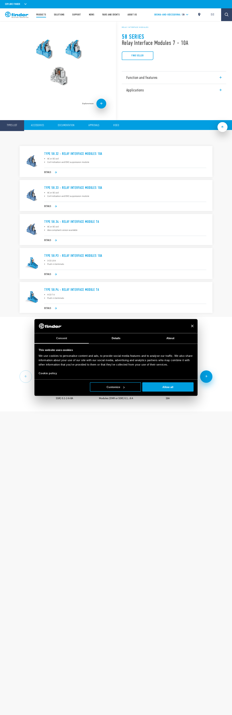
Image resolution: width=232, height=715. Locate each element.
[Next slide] (206, 376)
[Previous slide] (26, 376)
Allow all (167, 387)
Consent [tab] (61, 338)
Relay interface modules (135, 27)
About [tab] (170, 338)
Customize (113, 387)
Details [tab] (116, 338)
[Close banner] (192, 326)
